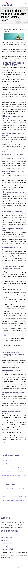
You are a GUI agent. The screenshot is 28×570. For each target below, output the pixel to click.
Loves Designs (17, 567)
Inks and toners (6, 27)
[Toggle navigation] (25, 4)
